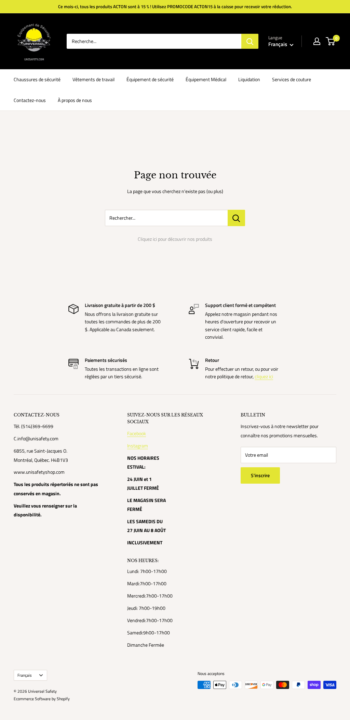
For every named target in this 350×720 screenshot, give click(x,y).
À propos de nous (75, 100)
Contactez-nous (30, 100)
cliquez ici (264, 376)
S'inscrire (260, 475)
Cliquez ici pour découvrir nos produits (175, 239)
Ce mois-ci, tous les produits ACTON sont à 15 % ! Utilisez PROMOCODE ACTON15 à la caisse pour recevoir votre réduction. (175, 6)
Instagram (137, 445)
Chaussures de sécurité (37, 79)
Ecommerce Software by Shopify (42, 698)
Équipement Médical (206, 79)
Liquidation (249, 79)
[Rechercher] (249, 41)
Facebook (136, 433)
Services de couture (291, 79)
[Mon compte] (316, 41)
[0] (330, 41)
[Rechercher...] (236, 218)
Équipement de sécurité (150, 79)
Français (24, 675)
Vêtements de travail (93, 79)
